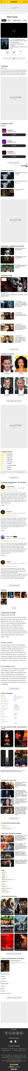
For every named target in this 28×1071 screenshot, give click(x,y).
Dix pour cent (3, 981)
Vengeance (5, 881)
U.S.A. (15, 695)
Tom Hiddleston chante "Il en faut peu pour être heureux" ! (21, 266)
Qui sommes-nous (9, 1055)
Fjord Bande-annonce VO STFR (21, 931)
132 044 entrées (17, 709)
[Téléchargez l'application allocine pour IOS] (12, 1041)
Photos (3, 590)
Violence (5, 884)
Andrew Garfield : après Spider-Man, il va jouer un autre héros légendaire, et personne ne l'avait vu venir (21, 853)
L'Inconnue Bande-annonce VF (7, 949)
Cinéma (6, 13)
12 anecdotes (16, 708)
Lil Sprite (8, 561)
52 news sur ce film (14, 349)
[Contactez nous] (21, 1033)
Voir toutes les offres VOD (14, 162)
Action (11, 40)
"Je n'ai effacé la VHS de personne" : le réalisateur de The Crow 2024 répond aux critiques (21, 304)
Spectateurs (14, 51)
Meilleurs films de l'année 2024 (19, 770)
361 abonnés (8, 513)
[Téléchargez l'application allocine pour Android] (16, 1041)
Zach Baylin (14, 44)
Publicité (21, 1055)
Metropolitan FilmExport (18, 696)
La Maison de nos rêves (6, 993)
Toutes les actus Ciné (14, 818)
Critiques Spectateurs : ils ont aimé (13, 482)
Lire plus (3, 505)
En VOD (3, 126)
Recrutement (15, 1055)
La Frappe (3, 986)
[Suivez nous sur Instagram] (14, 1033)
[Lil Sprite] (3, 562)
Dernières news (6, 275)
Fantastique (16, 40)
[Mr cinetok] (3, 512)
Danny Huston (7, 394)
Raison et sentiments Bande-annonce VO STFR (7, 913)
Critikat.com (10, 459)
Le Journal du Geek (11, 465)
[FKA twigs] (21, 364)
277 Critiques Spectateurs (14, 585)
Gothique (4, 877)
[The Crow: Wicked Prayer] (21, 738)
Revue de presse (20, 472)
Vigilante (4, 876)
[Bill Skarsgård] (7, 364)
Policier (21, 40)
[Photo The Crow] (4, 595)
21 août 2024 (13, 39)
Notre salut (3, 990)
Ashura (21, 767)
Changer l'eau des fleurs (15, 960)
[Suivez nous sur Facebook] (6, 1033)
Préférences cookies (17, 1056)
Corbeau (4, 874)
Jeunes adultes (6, 891)
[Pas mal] (4, 453)
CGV (3, 1056)
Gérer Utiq (14, 1059)
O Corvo (5, 825)
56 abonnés (8, 488)
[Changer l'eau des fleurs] (5, 966)
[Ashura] (21, 758)
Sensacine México (18, 1050)
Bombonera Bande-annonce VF (7, 931)
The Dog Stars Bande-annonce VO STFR (21, 913)
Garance (2, 988)
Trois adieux (3, 978)
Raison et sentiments (5, 973)
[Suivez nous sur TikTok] (18, 1033)
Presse (7, 51)
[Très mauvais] (4, 467)
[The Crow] (7, 758)
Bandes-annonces (7, 170)
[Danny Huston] (7, 385)
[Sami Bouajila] (21, 385)
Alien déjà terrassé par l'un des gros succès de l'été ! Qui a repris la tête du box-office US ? (20, 327)
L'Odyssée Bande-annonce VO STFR (21, 949)
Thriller (25, 40)
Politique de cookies (9, 1056)
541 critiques (14, 538)
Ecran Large (10, 461)
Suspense (5, 886)
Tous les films (10, 13)
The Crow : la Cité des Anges (7, 747)
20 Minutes (9, 457)
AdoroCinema (5, 1050)
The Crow (16, 713)
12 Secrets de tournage (14, 688)
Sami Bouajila (21, 394)
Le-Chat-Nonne (10, 486)
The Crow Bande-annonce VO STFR (21, 173)
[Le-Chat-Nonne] (3, 487)
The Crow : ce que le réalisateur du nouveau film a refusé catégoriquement (14, 295)
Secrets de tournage (8, 613)
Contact (3, 1055)
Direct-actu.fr (9, 536)
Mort (4, 883)
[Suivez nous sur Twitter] (10, 1033)
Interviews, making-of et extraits (12, 246)
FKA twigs (21, 46)
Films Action (16, 13)
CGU (25, 1055)
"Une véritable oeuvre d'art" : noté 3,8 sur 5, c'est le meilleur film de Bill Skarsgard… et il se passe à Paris (20, 340)
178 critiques (14, 488)
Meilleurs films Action (5, 771)
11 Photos (14, 608)
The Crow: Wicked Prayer (21, 747)
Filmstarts (3, 1048)
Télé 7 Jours (10, 455)
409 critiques (14, 513)
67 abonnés (8, 563)
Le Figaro (9, 463)
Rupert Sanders (14, 42)
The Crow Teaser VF (19, 189)
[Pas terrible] (4, 457)
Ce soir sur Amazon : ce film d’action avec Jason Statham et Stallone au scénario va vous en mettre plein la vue (21, 862)
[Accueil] (13, 2)
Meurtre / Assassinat (7, 888)
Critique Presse (6, 452)
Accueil (2, 13)
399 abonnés (8, 538)
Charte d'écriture (18, 1057)
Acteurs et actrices (8, 354)
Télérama (9, 469)
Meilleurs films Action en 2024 (15, 771)
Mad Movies (10, 454)
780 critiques (14, 563)
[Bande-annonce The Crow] (5, 43)
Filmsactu (9, 467)
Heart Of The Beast (4, 983)
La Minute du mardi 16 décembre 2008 (20, 249)
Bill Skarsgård (15, 46)
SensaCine (12, 1048)
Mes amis (20, 51)
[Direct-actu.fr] (3, 537)
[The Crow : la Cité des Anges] (7, 738)
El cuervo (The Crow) (8, 828)
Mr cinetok (9, 511)
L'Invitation (3, 976)
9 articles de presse (14, 477)
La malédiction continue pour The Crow (20, 257)
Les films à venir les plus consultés (14, 997)
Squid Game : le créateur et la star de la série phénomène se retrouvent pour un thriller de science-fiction (21, 784)
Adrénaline (5, 890)
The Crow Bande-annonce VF (21, 182)
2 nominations (16, 698)
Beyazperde (21, 1048)
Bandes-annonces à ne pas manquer (14, 953)
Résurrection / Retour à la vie (8, 879)
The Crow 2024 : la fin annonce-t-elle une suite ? (21, 315)
